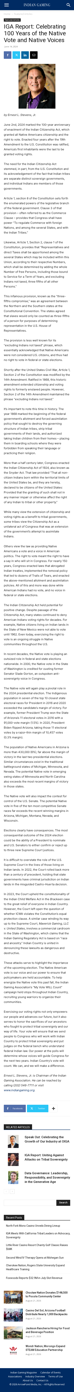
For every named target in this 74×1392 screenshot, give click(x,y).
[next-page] (12, 1191)
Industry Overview (35, 1376)
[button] (6, 5)
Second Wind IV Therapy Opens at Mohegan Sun (35, 1257)
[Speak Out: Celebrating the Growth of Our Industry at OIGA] (13, 1141)
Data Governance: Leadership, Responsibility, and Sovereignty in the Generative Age (47, 1177)
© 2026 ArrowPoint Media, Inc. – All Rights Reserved (37, 1384)
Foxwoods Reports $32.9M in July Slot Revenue (34, 1277)
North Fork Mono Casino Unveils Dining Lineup (33, 1225)
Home (7, 14)
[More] (53, 1108)
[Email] (34, 55)
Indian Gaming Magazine (23, 1372)
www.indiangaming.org (19, 1090)
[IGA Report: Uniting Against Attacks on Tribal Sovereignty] (13, 1159)
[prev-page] (6, 1191)
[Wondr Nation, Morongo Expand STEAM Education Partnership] (13, 1350)
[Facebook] (7, 55)
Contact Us (42, 1380)
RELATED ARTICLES (18, 1127)
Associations (15, 1376)
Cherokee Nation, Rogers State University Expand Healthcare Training (35, 1267)
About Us (28, 1380)
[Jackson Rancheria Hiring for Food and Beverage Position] (13, 1332)
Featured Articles (23, 14)
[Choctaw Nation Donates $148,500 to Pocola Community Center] (13, 1297)
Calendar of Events (50, 1372)
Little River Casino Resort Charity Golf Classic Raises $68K (37, 1247)
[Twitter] (16, 55)
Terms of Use (55, 1376)
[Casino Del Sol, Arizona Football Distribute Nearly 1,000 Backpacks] (13, 1315)
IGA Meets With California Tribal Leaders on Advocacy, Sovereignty (38, 1235)
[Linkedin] (25, 55)
